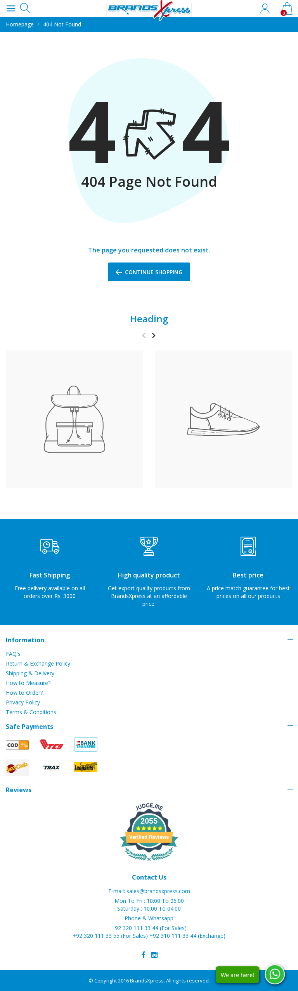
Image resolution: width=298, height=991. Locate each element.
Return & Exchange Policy (38, 663)
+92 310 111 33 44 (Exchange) (187, 935)
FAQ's (13, 653)
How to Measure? (28, 683)
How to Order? (24, 692)
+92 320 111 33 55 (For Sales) (110, 935)
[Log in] (265, 8)
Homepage (20, 24)
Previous (144, 335)
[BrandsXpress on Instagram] (154, 954)
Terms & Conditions (31, 712)
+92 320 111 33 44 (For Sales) (149, 928)
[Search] (26, 8)
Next (153, 335)
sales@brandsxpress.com (158, 891)
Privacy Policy (23, 702)
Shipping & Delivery (30, 673)
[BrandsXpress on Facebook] (143, 954)
